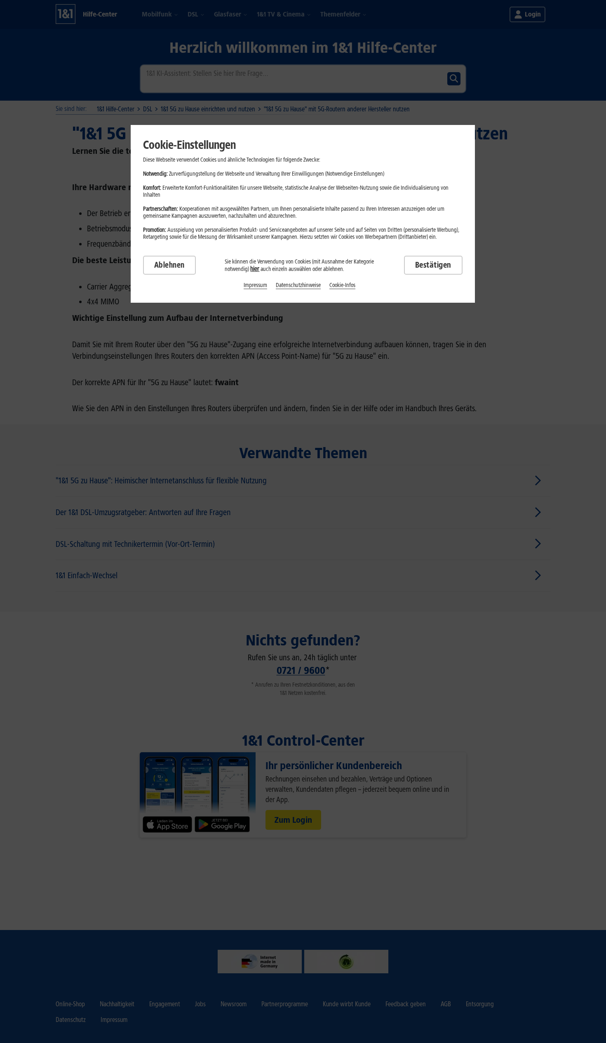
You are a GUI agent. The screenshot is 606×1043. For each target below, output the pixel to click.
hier (254, 269)
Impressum (255, 285)
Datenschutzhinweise (298, 285)
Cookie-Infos (342, 285)
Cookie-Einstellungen (189, 145)
